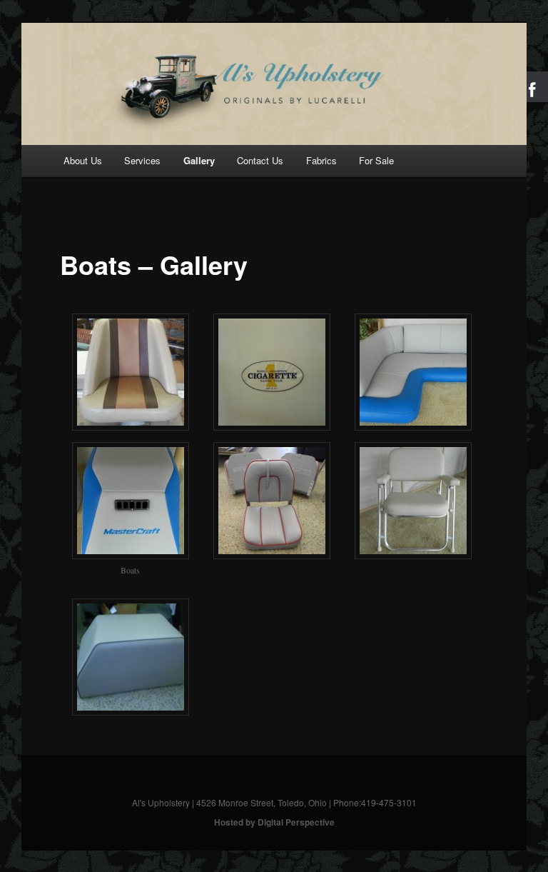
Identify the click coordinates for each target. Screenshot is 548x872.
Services (142, 160)
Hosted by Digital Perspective (274, 822)
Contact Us (260, 160)
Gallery (199, 160)
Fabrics (321, 160)
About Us (83, 160)
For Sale (376, 160)
